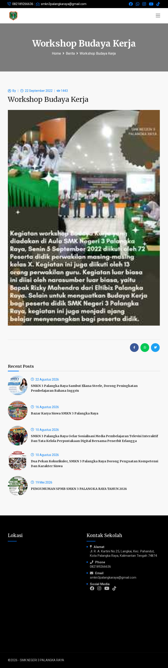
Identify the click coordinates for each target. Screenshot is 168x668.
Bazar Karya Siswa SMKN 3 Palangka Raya (64, 413)
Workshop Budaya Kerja (98, 53)
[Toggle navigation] (158, 16)
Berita (70, 53)
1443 (64, 90)
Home (56, 53)
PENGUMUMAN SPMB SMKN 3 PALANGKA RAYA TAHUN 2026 (79, 489)
